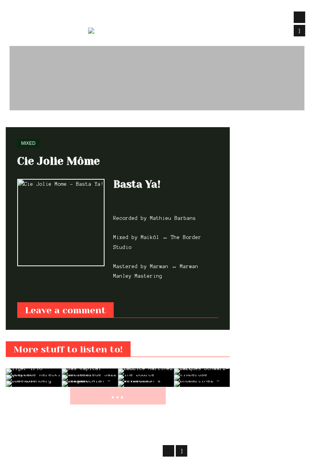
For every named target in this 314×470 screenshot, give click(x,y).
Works (97, 17)
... (118, 394)
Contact (222, 17)
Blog (160, 17)
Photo (188, 17)
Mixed (33, 122)
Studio (129, 17)
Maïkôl (67, 449)
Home (11, 122)
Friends (260, 17)
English (136, 32)
